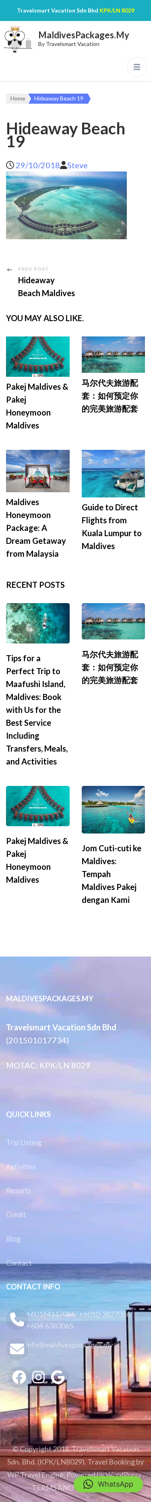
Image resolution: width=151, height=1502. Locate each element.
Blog (13, 1238)
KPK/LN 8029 (116, 10)
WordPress (123, 1474)
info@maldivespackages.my (69, 1344)
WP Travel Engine (35, 1474)
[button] (108, 1484)
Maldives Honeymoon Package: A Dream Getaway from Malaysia (36, 527)
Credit (16, 1214)
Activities (21, 1166)
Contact (19, 1262)
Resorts (18, 1190)
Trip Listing (23, 1142)
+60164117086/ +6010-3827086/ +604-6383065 (79, 1320)
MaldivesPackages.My (83, 34)
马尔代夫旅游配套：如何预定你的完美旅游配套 (110, 395)
